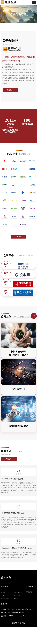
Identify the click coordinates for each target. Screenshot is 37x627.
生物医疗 (16, 598)
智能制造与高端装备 (7, 598)
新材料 (3, 592)
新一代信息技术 (18, 595)
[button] (34, 2)
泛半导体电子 (18, 592)
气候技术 (4, 595)
